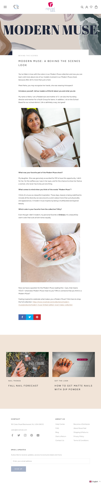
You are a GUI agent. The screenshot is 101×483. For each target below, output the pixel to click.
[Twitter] (18, 435)
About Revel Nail (80, 428)
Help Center (60, 424)
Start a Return (60, 436)
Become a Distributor (82, 424)
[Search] (82, 7)
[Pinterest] (31, 435)
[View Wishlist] (91, 7)
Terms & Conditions (81, 440)
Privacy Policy (79, 436)
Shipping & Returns (81, 432)
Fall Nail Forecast (23, 385)
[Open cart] (96, 7)
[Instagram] (25, 435)
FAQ (57, 428)
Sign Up (18, 469)
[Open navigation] (5, 7)
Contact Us (59, 440)
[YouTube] (38, 435)
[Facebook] (12, 435)
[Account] (86, 7)
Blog (57, 432)
